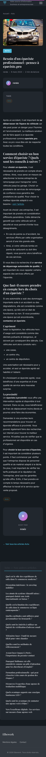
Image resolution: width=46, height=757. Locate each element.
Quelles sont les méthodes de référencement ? (19, 645)
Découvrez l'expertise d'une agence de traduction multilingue (23, 685)
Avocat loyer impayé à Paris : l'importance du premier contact (20, 654)
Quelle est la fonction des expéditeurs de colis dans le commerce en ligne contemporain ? (22, 607)
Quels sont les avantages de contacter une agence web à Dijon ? (22, 702)
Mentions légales (10, 742)
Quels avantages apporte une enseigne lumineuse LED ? (23, 693)
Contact (23, 742)
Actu (13, 14)
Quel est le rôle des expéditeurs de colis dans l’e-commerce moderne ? (21, 577)
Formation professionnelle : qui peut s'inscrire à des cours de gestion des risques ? (22, 675)
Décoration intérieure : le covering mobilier (21, 586)
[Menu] (40, 3)
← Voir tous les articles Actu (16, 544)
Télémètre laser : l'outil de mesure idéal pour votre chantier (21, 637)
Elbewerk (8, 734)
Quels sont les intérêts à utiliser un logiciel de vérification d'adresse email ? (23, 627)
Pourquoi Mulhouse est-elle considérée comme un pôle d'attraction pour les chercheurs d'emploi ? (23, 664)
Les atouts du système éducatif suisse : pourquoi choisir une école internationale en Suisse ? (23, 596)
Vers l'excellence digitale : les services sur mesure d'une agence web (23, 710)
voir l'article (18, 204)
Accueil (6, 14)
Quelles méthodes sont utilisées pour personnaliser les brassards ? (22, 617)
